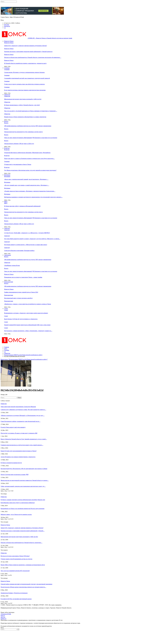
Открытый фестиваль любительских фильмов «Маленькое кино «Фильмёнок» (27, 152)
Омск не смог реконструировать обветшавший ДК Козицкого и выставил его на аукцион (30, 137)
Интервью (7, 175)
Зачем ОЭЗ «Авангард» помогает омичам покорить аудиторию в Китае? (25, 45)
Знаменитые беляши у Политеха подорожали (14, 593)
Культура (6, 148)
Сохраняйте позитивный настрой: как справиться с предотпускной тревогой (27, 78)
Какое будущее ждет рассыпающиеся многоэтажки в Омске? (19, 451)
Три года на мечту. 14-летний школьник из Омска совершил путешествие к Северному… (30, 111)
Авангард (7, 228)
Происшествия (8, 282)
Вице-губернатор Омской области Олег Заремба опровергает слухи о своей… (24, 439)
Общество (7, 94)
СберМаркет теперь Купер (12, 265)
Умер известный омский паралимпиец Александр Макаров (18, 406)
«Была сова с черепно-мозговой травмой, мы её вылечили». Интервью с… (26, 179)
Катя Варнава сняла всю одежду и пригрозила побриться (18, 502)
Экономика (7, 255)
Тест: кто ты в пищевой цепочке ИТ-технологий (15, 570)
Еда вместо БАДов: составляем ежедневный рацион (16, 599)
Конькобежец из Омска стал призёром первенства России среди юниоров (22, 508)
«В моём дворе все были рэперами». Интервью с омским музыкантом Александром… (29, 191)
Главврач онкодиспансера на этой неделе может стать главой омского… (22, 445)
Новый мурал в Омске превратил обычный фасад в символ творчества (25, 117)
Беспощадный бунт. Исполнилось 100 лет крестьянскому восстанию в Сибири (24, 468)
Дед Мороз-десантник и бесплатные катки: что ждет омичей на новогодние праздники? (30, 170)
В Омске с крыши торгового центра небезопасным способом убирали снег (23, 499)
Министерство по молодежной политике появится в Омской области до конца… (25, 480)
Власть (6, 121)
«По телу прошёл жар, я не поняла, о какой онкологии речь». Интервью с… (26, 185)
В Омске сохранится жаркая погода (11, 462)
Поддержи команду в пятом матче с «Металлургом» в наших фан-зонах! (25, 244)
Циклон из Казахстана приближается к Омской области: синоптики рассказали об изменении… (32, 57)
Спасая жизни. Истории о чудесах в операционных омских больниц (24, 72)
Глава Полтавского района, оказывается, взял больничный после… (20, 421)
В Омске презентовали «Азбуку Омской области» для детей (22, 105)
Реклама (6, 24)
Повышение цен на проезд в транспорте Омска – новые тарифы (23, 277)
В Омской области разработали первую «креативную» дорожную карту (25, 63)
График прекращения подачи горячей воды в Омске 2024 (21, 292)
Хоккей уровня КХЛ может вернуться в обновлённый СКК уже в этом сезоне (27, 325)
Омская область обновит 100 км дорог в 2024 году (19, 143)
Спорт (6, 308)
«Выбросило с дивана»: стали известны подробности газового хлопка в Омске (27, 304)
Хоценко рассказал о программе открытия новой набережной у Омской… (23, 531)
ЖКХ (5, 201)
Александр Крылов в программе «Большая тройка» (19, 250)
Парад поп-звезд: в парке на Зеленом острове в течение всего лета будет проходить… (29, 158)
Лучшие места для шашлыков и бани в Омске (17, 164)
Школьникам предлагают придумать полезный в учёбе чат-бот (22, 99)
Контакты (7, 26)
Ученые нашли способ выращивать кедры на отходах (16, 559)
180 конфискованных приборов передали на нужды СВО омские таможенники (27, 126)
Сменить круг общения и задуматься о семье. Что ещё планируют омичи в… (23, 409)
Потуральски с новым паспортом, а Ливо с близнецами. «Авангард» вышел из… (28, 330)
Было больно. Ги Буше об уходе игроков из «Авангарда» (21, 319)
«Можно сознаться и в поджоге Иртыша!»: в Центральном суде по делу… (23, 415)
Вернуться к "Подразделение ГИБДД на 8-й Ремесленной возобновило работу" (24, 359)
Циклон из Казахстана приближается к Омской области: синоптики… (21, 542)
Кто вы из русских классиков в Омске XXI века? (15, 556)
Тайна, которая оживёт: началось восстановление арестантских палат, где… (23, 486)
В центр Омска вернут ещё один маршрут (13, 427)
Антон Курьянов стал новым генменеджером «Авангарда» (18, 457)
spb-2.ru (3, 617)
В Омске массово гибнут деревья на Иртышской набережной (22, 206)
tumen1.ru (3, 618)
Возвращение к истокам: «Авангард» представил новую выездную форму (26, 313)
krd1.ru (3, 615)
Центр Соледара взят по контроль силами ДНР (14, 474)
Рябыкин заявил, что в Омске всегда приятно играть (16, 514)
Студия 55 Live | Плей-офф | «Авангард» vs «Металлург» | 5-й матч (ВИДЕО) (27, 233)
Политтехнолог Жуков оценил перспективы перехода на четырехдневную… (23, 587)
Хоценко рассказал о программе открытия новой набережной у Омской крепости (28, 51)
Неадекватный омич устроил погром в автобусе (18, 298)
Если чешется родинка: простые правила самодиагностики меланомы (25, 90)
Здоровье (7, 68)
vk (5, 27)
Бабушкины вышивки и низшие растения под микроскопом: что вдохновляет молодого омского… (33, 197)
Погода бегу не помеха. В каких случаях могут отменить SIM (19, 433)
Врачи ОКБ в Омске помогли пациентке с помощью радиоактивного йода (23, 565)
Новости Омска (8, 41)
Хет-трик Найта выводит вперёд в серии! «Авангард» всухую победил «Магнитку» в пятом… (32, 238)
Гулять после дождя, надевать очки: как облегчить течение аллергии (24, 84)
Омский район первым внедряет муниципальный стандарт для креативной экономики (26, 584)
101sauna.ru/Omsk (6, 614)
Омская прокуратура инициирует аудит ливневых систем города (23, 131)
